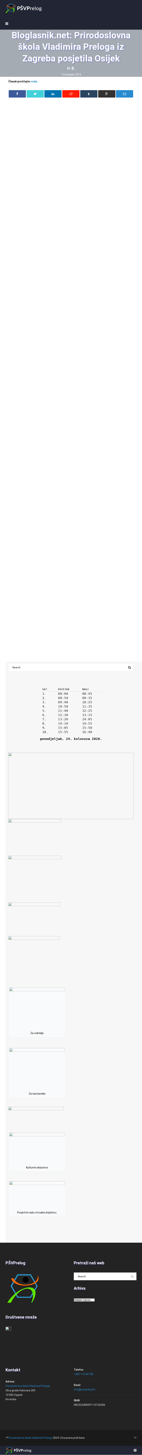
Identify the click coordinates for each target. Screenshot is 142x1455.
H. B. (71, 68)
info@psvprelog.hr (84, 1389)
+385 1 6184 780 (83, 1374)
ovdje (33, 81)
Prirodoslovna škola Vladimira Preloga (28, 1385)
